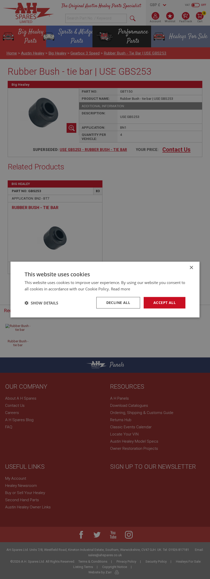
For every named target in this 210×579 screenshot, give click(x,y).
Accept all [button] (164, 302)
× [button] (191, 267)
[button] (41, 302)
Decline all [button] (118, 302)
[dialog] (105, 289)
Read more (120, 288)
